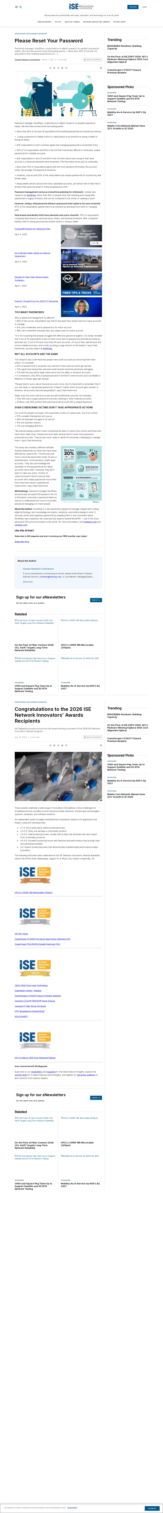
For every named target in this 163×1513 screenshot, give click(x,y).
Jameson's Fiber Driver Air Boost (30, 1006)
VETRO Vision (21, 934)
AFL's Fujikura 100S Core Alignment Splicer (35, 1058)
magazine (51, 1072)
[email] (66, 68)
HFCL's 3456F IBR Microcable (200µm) (33, 892)
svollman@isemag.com (50, 577)
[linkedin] (54, 68)
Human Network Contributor (27, 60)
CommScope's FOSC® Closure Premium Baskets (38, 996)
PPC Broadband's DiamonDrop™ (30, 1011)
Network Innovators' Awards (96, 22)
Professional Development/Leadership (31, 33)
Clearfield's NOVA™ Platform (28, 991)
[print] (101, 68)
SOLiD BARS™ (21, 1016)
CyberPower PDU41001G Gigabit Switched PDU (37, 944)
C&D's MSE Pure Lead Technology (31, 985)
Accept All (152, 1508)
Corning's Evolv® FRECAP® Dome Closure (35, 1001)
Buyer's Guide (119, 22)
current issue (21, 1075)
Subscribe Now (22, 541)
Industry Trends (72, 22)
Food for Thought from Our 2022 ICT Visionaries (36, 301)
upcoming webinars (86, 1075)
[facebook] (50, 68)
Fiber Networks (44, 22)
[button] (16, 7)
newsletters (36, 1072)
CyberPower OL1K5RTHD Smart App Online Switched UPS (42, 939)
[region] (81, 1508)
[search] (20, 7)
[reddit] (62, 68)
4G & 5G (58, 22)
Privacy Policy (72, 1508)
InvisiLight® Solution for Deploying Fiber (32, 229)
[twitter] (58, 68)
